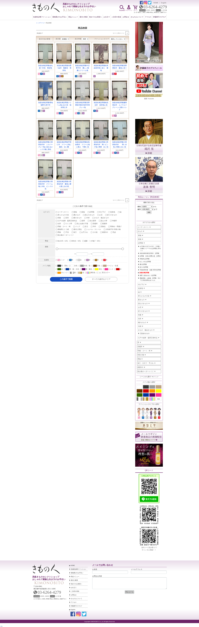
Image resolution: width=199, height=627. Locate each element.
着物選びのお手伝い (59, 17)
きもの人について (137, 17)
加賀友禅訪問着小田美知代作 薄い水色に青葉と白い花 (119, 144)
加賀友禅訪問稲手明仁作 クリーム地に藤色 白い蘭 (64, 144)
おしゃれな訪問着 (145, 261)
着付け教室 (84, 17)
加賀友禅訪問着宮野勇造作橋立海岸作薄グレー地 (82, 105)
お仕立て (107, 17)
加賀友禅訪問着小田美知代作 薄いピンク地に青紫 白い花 (101, 144)
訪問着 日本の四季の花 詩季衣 (150, 256)
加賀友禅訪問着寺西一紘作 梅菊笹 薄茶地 (64, 68)
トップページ (40, 23)
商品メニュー (73, 17)
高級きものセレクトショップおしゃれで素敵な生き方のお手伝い (48, 578)
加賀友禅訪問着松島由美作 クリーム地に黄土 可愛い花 (82, 144)
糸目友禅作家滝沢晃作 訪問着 (149, 253)
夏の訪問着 (143, 264)
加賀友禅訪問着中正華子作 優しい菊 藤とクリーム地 (83, 68)
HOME (155, 3)
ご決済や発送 (116, 17)
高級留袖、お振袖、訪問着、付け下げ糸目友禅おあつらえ (150, 279)
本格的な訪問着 (144, 259)
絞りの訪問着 (144, 267)
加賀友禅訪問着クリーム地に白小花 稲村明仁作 (64, 105)
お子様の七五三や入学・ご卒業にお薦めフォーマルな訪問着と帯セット (150, 248)
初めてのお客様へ (95, 17)
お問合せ (126, 17)
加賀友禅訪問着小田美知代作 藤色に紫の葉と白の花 (64, 184)
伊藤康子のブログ (159, 17)
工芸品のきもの (144, 333)
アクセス (148, 17)
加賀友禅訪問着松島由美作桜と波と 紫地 (101, 68)
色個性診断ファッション (42, 17)
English (163, 3)
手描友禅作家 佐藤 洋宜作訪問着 (150, 270)
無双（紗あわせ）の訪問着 (148, 275)
